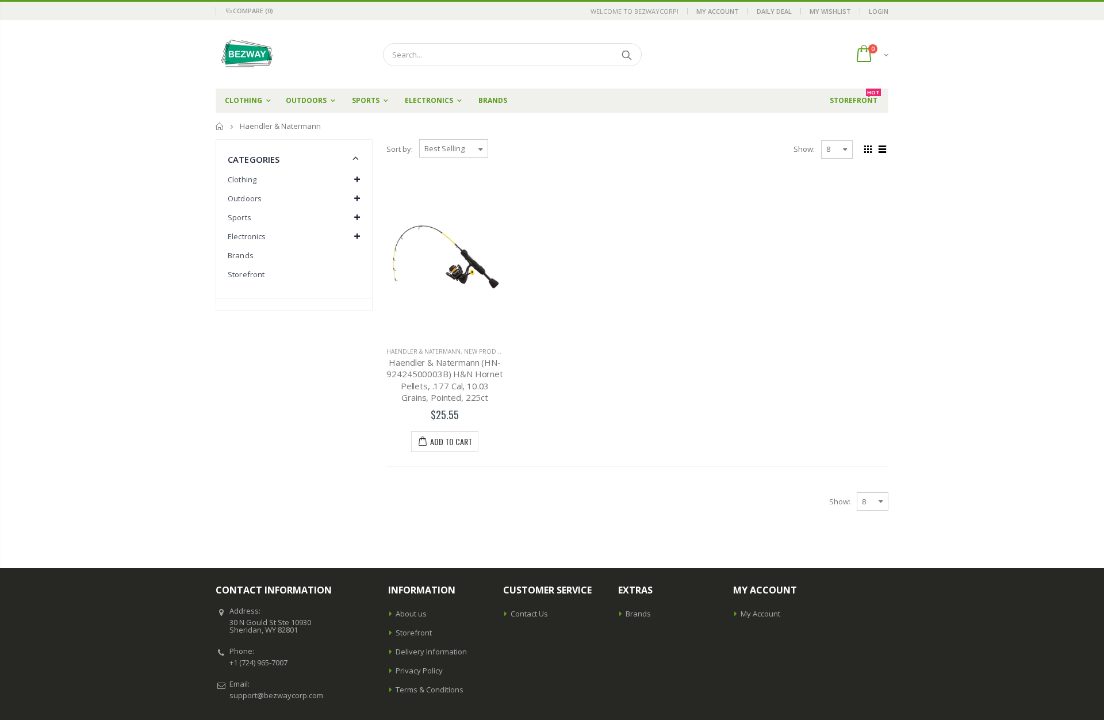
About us (411, 613)
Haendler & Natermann (423, 351)
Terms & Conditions (429, 689)
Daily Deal (774, 11)
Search (627, 55)
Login (878, 11)
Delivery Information (431, 651)
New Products (487, 351)
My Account (717, 11)
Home (220, 126)
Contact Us (529, 613)
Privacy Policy (419, 670)
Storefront (246, 274)
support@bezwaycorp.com (276, 695)
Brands (241, 255)
